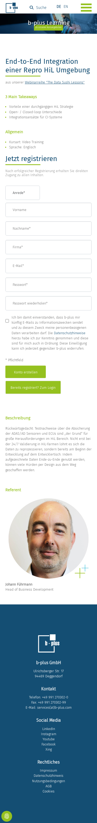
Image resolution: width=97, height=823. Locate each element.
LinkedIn (48, 729)
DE (59, 6)
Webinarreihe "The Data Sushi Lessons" (55, 82)
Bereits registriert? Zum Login (33, 388)
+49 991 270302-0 (55, 697)
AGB (49, 786)
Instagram (48, 734)
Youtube (49, 739)
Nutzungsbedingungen (48, 781)
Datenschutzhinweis (48, 776)
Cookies (48, 791)
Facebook (48, 744)
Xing (49, 749)
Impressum (48, 770)
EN (66, 6)
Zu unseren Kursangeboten (48, 27)
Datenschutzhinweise (69, 333)
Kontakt (48, 688)
